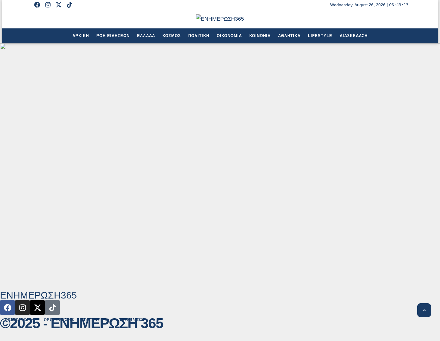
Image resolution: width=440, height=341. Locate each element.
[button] (424, 310)
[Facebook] (37, 5)
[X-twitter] (59, 5)
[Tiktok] (69, 5)
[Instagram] (48, 5)
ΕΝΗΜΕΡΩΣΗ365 (38, 295)
